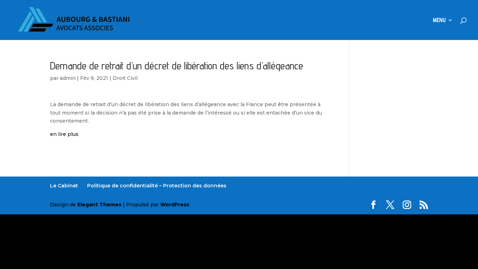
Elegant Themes (99, 204)
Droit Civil (125, 78)
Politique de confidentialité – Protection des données (156, 185)
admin (68, 78)
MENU (439, 20)
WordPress (174, 204)
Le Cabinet (64, 185)
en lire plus (64, 134)
